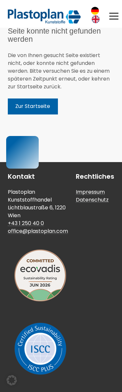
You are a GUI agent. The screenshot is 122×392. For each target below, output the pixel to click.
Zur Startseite (32, 106)
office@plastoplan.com (38, 231)
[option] (97, 19)
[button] (114, 16)
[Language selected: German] (97, 15)
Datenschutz (92, 200)
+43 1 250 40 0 (26, 223)
